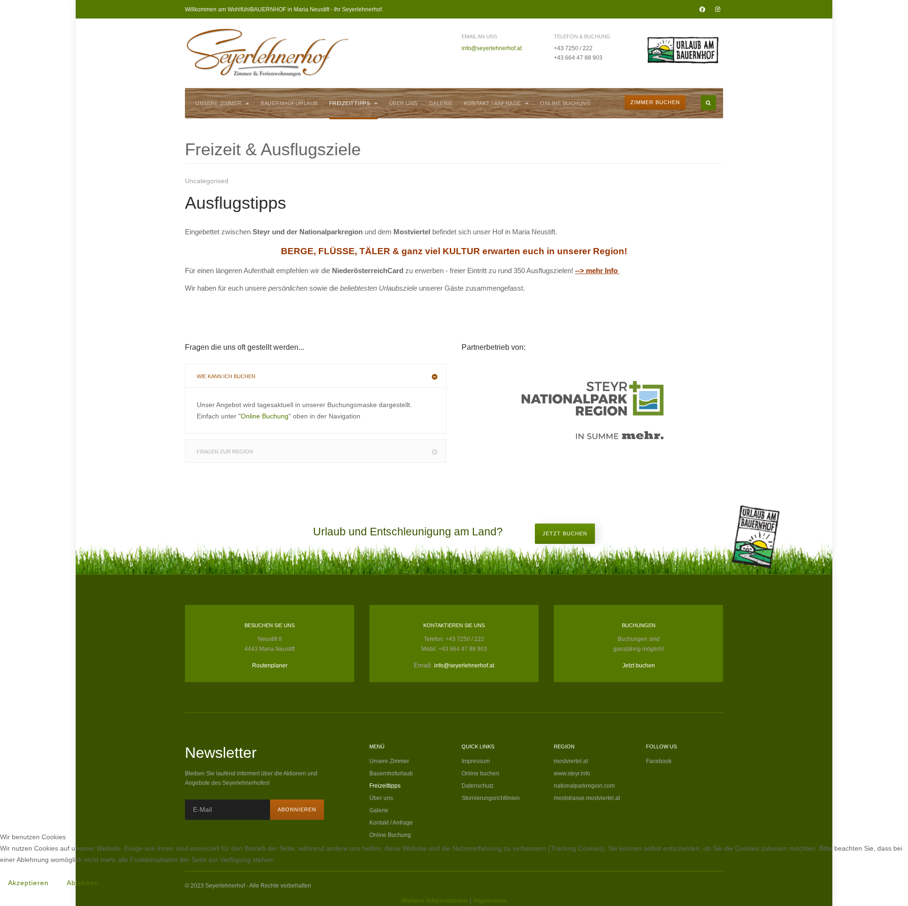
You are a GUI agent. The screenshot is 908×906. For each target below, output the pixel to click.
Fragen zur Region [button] (225, 451)
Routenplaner (270, 665)
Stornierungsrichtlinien (491, 798)
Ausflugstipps (235, 203)
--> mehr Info (596, 270)
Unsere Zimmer (219, 103)
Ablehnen (83, 883)
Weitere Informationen (434, 900)
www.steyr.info (572, 773)
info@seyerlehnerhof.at (492, 48)
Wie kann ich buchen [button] (226, 376)
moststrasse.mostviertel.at (587, 798)
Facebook (659, 761)
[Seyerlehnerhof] (267, 53)
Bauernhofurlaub (289, 103)
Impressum (476, 761)
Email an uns (479, 36)
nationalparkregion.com (584, 785)
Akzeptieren (28, 883)
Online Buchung (565, 103)
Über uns (403, 103)
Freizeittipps (350, 103)
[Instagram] (717, 9)
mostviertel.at (571, 761)
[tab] (315, 376)
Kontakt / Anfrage (493, 103)
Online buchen (480, 773)
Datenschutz (478, 785)
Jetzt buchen (564, 533)
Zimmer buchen (655, 102)
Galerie (441, 103)
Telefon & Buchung (582, 36)
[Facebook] (702, 9)
